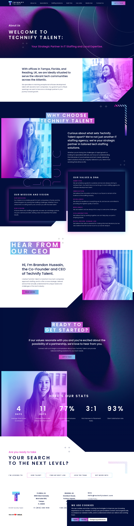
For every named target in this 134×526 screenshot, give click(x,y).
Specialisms (44, 3)
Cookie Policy (92, 499)
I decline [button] (83, 519)
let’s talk (67, 357)
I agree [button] (75, 519)
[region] (64, 3)
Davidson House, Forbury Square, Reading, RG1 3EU (69, 498)
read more (30, 292)
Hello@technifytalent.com (100, 496)
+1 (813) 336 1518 (41, 508)
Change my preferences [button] (98, 519)
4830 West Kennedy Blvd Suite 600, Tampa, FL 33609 (41, 498)
